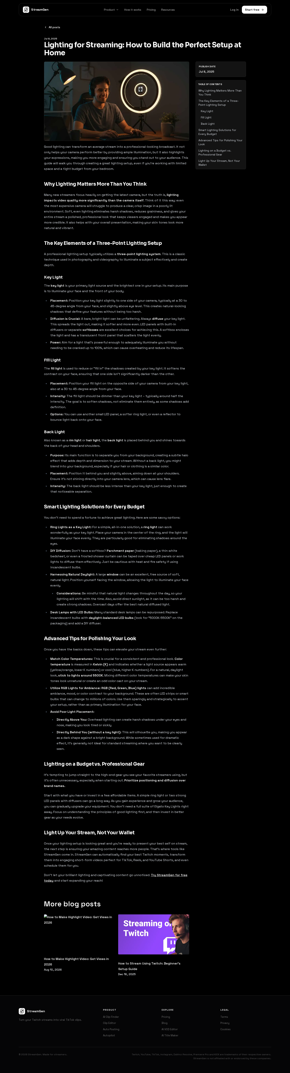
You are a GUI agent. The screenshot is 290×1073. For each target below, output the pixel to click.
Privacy (224, 1023)
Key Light (207, 111)
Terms (224, 1017)
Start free (252, 9)
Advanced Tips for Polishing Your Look (220, 142)
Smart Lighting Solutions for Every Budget (217, 132)
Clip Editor (109, 1023)
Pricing (151, 9)
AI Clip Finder (111, 1017)
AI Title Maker (170, 1035)
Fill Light (206, 117)
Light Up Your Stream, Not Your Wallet (219, 163)
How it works (132, 9)
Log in (234, 9)
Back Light (208, 123)
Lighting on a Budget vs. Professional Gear (214, 152)
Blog (164, 1023)
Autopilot (109, 1035)
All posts (54, 27)
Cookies (225, 1029)
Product (109, 9)
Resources (168, 9)
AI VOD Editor (170, 1029)
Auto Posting (111, 1029)
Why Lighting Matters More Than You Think (220, 92)
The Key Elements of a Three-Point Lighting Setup (218, 103)
